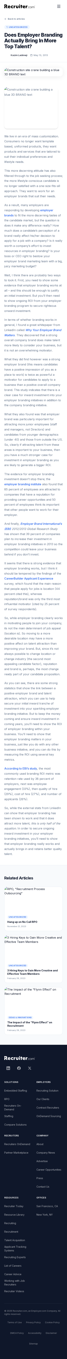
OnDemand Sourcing (48, 1116)
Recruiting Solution (47, 1090)
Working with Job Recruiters (14, 1282)
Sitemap (33, 1343)
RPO (6, 1099)
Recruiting (10, 1223)
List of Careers (12, 1265)
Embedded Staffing (15, 1090)
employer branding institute (22, 484)
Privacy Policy (33, 1322)
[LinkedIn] (8, 1068)
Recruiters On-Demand (12, 1107)
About (39, 1144)
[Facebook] (19, 1068)
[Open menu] (59, 6)
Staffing (8, 1116)
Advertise (42, 1161)
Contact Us (42, 1186)
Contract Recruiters (47, 1107)
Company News (45, 1152)
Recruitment (11, 1231)
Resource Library (14, 1214)
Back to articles (16, 18)
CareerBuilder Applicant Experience (28, 578)
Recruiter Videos (14, 1291)
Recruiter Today (13, 1206)
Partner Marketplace (16, 1152)
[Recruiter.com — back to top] (19, 6)
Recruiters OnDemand (17, 1144)
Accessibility (34, 1333)
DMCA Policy (17, 1333)
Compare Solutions (15, 1124)
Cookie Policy (52, 1322)
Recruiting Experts (15, 1257)
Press (39, 1178)
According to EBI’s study (20, 768)
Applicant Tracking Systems (15, 1248)
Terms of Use (14, 1322)
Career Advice (12, 1274)
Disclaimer (51, 1333)
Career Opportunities (48, 1169)
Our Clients (42, 1099)
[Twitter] (30, 1068)
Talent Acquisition (14, 1240)
